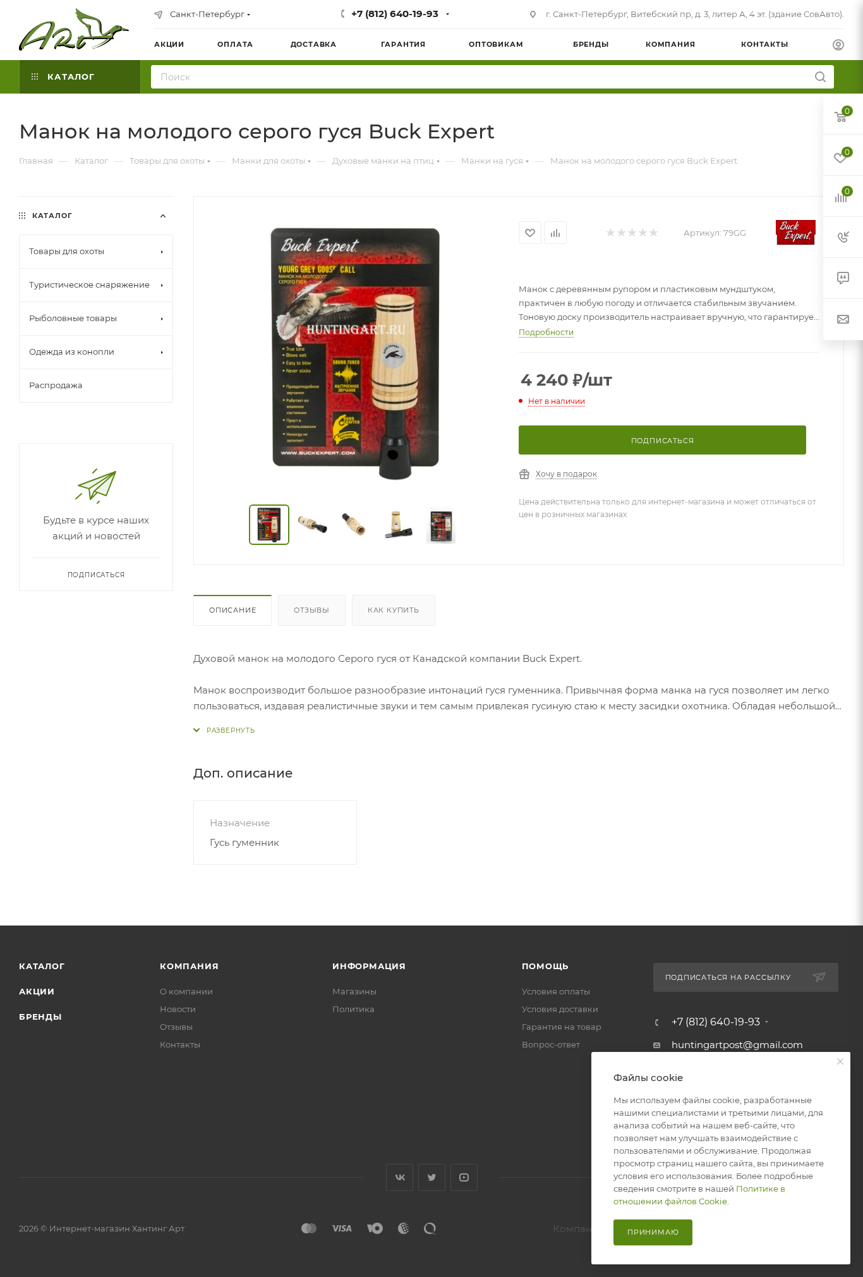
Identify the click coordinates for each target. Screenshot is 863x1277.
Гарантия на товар (561, 1027)
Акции (37, 991)
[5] (653, 233)
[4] (642, 233)
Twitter (431, 1177)
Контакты (180, 1044)
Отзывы (312, 610)
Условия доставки (560, 1009)
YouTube (464, 1177)
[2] (620, 233)
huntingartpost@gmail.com (737, 1045)
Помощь (545, 966)
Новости (178, 1009)
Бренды (40, 1016)
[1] (610, 233)
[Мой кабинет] (838, 46)
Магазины (354, 991)
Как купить (393, 610)
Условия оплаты (556, 991)
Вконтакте (399, 1177)
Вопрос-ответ (551, 1044)
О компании (186, 991)
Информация (369, 966)
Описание (232, 610)
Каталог (42, 966)
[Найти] (820, 77)
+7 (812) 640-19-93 (394, 14)
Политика (353, 1009)
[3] (631, 233)
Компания (189, 966)
